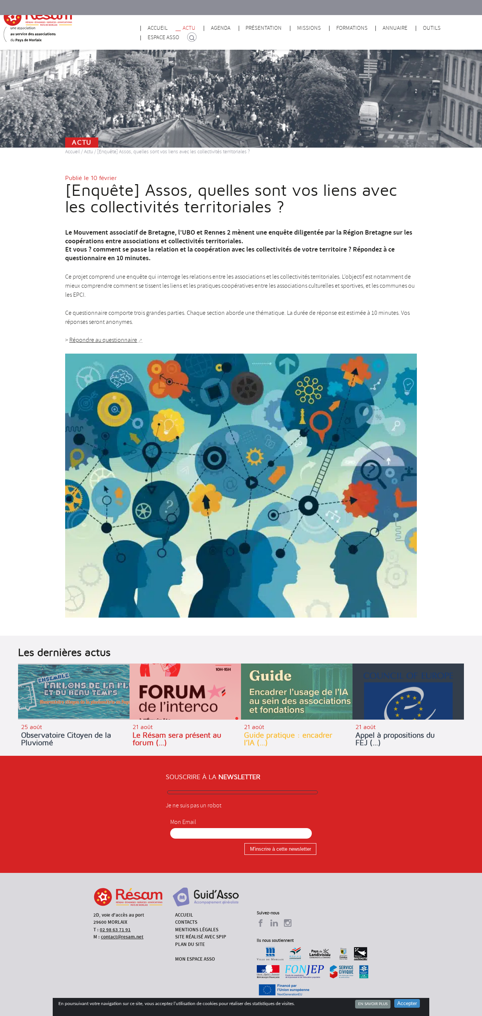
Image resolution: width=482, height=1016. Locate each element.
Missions (309, 28)
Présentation (264, 28)
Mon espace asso (195, 959)
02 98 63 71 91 (115, 929)
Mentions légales (196, 929)
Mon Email (183, 822)
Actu (189, 28)
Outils (432, 28)
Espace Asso (163, 37)
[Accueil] (38, 17)
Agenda (220, 28)
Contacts (186, 922)
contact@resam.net (122, 937)
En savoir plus (372, 1004)
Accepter (407, 1003)
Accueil (158, 28)
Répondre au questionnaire (103, 340)
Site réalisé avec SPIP (200, 937)
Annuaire (395, 28)
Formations (352, 28)
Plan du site (190, 944)
